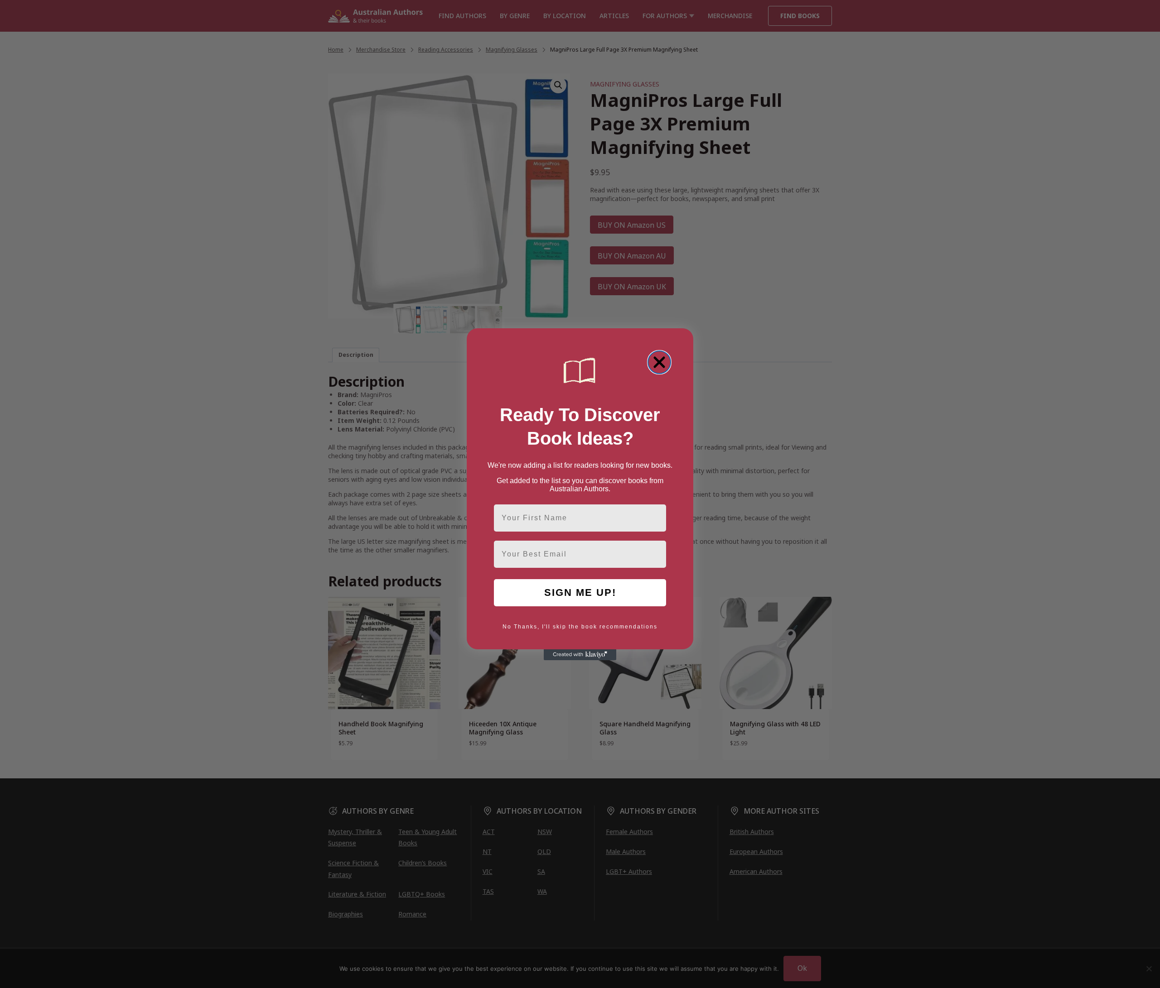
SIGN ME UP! (580, 592)
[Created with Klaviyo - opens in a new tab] (580, 654)
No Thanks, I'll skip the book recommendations (580, 626)
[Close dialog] (659, 362)
